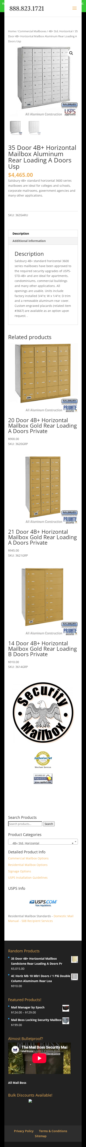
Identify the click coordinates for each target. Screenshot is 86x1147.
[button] (71, 53)
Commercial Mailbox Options (28, 858)
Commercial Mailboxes (32, 31)
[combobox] (43, 842)
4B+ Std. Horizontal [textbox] (41, 843)
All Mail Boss (17, 1083)
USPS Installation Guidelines (28, 878)
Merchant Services (43, 767)
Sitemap (41, 1136)
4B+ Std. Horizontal (60, 31)
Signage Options (19, 871)
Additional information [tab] (29, 241)
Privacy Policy (24, 1131)
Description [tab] (21, 233)
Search (49, 824)
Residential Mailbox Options (28, 865)
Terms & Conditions (53, 1131)
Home (12, 31)
